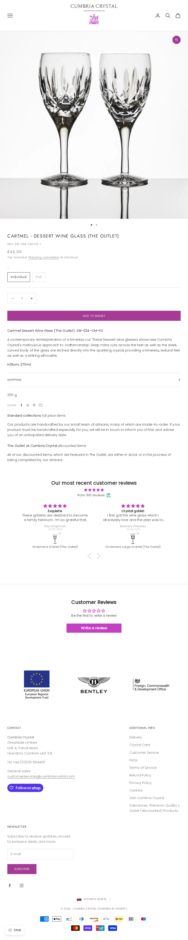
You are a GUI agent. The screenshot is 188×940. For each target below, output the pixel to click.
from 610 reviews (91, 495)
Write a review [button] (94, 628)
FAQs (133, 760)
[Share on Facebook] (21, 405)
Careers (136, 790)
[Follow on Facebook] (9, 885)
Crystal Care (139, 745)
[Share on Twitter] (28, 405)
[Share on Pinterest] (34, 405)
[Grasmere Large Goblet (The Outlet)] (133, 538)
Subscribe (22, 869)
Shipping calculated (43, 257)
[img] (94, 490)
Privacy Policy (140, 783)
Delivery (135, 737)
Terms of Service (143, 767)
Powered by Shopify (112, 908)
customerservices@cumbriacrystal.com (41, 776)
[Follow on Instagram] (21, 885)
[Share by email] (40, 405)
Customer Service (144, 752)
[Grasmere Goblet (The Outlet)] (55, 538)
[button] (90, 556)
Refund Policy (140, 775)
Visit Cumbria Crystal (146, 798)
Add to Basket (94, 316)
